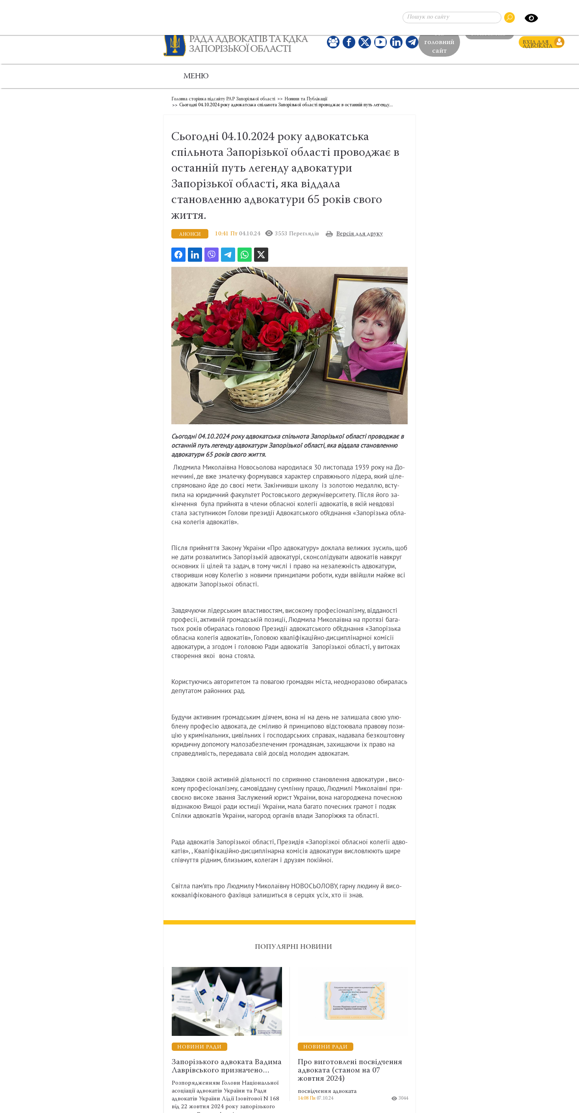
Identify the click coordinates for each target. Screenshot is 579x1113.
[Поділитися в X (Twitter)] (261, 258)
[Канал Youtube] (380, 44)
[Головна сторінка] (239, 44)
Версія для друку (359, 238)
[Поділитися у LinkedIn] (195, 258)
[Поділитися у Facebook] (178, 258)
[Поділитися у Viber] (211, 258)
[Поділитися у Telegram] (228, 258)
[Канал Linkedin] (396, 44)
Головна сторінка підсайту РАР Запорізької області (223, 103)
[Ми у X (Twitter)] (364, 44)
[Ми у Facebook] (349, 44)
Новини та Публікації (305, 103)
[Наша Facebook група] (333, 44)
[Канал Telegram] (412, 44)
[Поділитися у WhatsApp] (245, 258)
